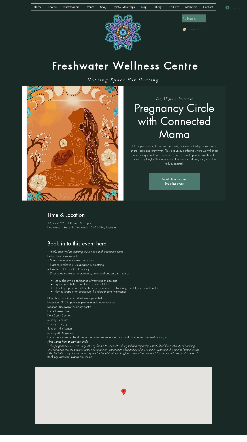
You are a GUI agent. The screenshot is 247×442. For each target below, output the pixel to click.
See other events (174, 183)
